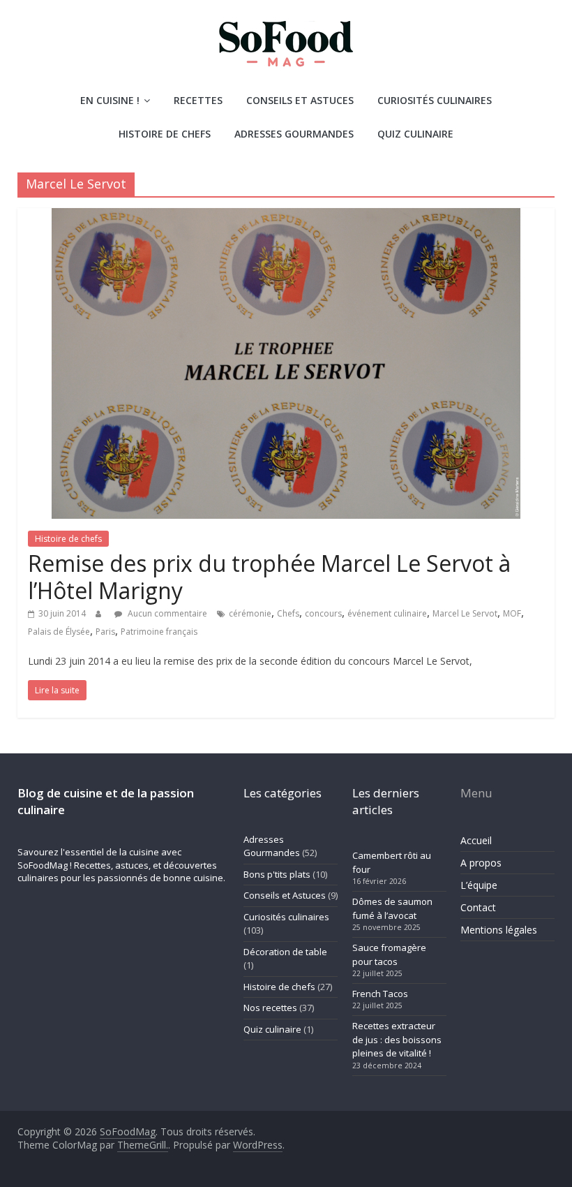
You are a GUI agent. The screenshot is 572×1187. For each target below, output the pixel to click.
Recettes (198, 100)
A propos (481, 862)
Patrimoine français (159, 631)
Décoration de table (285, 951)
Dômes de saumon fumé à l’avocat (392, 908)
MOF (512, 613)
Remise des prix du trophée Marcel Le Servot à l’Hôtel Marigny (269, 576)
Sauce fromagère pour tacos (389, 954)
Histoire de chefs (165, 133)
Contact (478, 907)
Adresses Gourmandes (294, 133)
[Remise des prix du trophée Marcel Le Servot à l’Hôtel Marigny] (286, 216)
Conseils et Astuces (300, 100)
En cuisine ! (110, 100)
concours (323, 613)
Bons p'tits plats (276, 874)
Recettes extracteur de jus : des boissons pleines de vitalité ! (397, 1039)
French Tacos (380, 993)
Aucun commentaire (166, 613)
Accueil (476, 840)
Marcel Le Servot (464, 613)
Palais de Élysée (59, 631)
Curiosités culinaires (434, 100)
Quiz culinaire (415, 133)
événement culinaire (387, 613)
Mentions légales (498, 929)
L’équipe (478, 885)
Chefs (288, 613)
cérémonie (250, 613)
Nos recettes (270, 1007)
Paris (105, 631)
